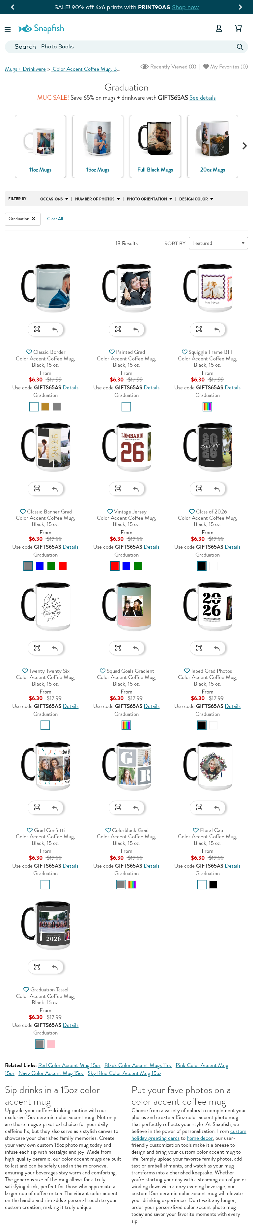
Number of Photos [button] (95, 199)
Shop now (210, 7)
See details (202, 97)
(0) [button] (172, 67)
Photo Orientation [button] (147, 199)
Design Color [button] (193, 199)
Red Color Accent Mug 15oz (69, 1065)
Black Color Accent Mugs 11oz (138, 1065)
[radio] (34, 406)
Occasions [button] (51, 199)
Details (70, 387)
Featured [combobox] (202, 243)
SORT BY (174, 243)
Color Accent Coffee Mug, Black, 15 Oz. (97, 69)
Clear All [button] (55, 219)
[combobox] (126, 46)
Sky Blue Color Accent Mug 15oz (124, 1073)
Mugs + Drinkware (25, 69)
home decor (200, 1138)
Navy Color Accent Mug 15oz (51, 1073)
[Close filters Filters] (33, 219)
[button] (8, 28)
